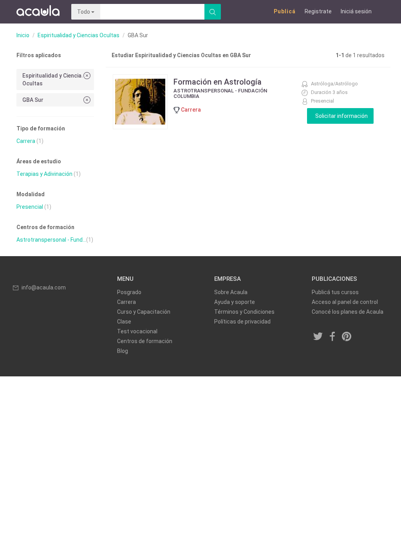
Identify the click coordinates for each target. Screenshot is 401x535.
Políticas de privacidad (242, 321)
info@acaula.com (44, 287)
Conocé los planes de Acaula (347, 312)
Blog (122, 351)
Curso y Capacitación (143, 312)
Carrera (25, 141)
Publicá (285, 11)
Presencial (29, 207)
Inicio (22, 35)
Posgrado (129, 292)
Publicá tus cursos (335, 292)
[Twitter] (318, 337)
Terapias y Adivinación (44, 174)
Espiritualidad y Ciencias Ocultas (78, 35)
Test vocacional (137, 331)
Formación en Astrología (217, 82)
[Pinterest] (347, 337)
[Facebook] (332, 337)
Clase (124, 321)
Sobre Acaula (230, 292)
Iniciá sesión (356, 11)
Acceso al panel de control (345, 302)
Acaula (38, 11)
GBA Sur (32, 100)
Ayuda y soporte (234, 302)
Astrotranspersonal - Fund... (51, 240)
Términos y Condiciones (244, 312)
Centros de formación (144, 341)
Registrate (318, 11)
